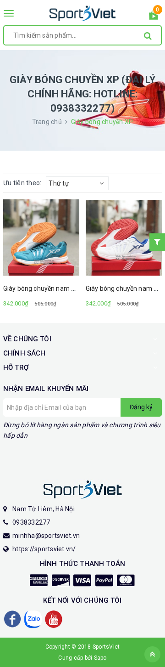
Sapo (100, 658)
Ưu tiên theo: (22, 183)
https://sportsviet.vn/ (44, 549)
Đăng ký (141, 407)
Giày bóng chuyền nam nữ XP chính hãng (62, 288)
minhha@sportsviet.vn (46, 535)
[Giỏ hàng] (153, 17)
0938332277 (31, 522)
